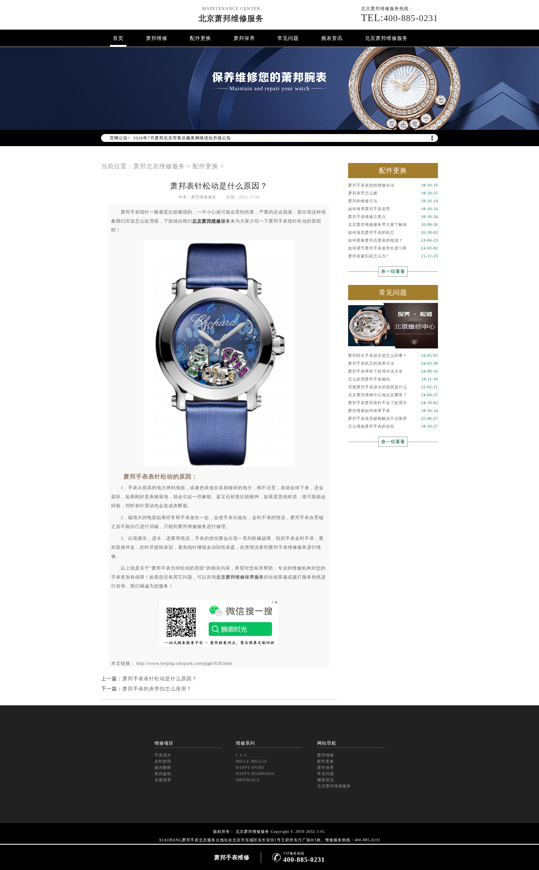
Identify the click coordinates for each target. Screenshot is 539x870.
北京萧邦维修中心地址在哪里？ (393, 395)
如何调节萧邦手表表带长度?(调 (393, 248)
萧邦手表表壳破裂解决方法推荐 (393, 418)
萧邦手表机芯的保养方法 (393, 363)
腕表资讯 (331, 38)
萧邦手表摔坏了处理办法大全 (393, 371)
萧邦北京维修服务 (159, 166)
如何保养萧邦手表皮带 (393, 209)
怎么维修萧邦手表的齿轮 (393, 426)
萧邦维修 (156, 38)
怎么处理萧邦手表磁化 (393, 379)
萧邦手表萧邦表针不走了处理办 (393, 403)
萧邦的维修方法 (393, 201)
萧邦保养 (244, 38)
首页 (118, 38)
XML (321, 832)
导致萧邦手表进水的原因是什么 (393, 387)
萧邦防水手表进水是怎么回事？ (393, 356)
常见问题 (288, 38)
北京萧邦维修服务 (231, 18)
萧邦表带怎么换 (393, 193)
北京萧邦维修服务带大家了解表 (393, 225)
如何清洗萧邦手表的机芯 (393, 232)
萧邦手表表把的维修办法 (393, 185)
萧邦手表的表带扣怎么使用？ (157, 689)
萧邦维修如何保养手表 (393, 411)
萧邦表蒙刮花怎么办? (393, 256)
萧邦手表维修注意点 (393, 217)
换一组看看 (393, 271)
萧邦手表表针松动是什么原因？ (159, 678)
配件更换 (200, 38)
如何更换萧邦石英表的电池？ (393, 240)
